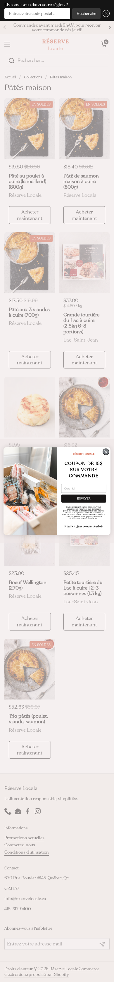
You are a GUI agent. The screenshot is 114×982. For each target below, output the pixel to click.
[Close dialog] (106, 452)
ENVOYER (84, 498)
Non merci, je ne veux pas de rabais (84, 526)
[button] (105, 13)
